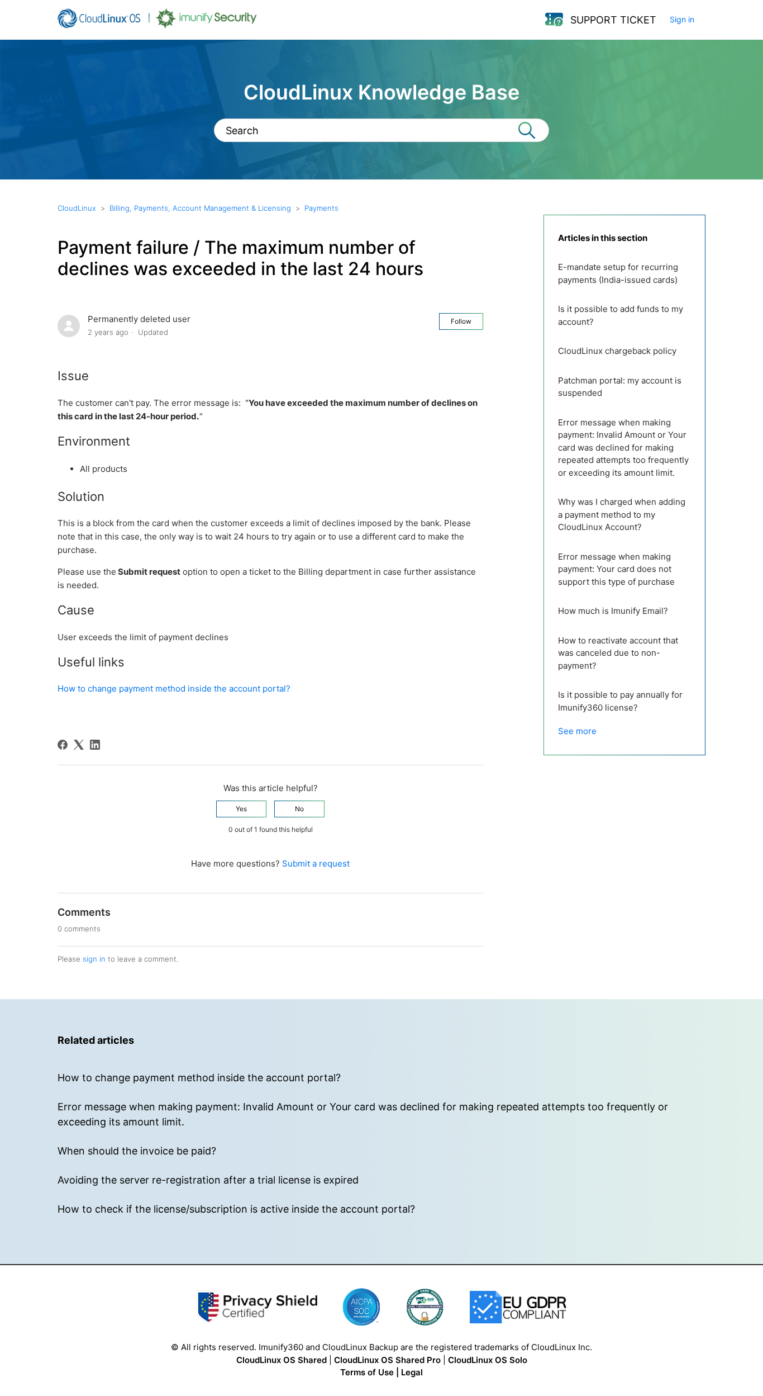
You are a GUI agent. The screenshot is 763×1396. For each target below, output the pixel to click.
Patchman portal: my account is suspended (619, 387)
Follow (461, 321)
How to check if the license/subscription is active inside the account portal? (236, 1209)
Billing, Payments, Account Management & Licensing (200, 208)
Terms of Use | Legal (381, 1372)
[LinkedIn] (95, 745)
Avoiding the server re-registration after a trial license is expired (208, 1180)
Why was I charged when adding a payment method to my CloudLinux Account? (621, 514)
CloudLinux (77, 208)
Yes (241, 809)
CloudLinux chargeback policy (617, 351)
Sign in (682, 19)
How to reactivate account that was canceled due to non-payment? (618, 653)
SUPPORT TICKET (613, 20)
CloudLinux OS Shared (281, 1360)
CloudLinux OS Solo (487, 1360)
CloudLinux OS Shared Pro (387, 1360)
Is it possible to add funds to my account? (620, 315)
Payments (321, 208)
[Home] (157, 25)
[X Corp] (79, 745)
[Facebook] (63, 745)
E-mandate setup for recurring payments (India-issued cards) (618, 273)
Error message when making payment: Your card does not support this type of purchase (616, 569)
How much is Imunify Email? (613, 610)
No (299, 809)
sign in (94, 958)
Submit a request (316, 863)
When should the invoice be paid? (137, 1151)
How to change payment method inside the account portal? (174, 688)
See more (577, 731)
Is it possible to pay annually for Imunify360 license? (620, 701)
